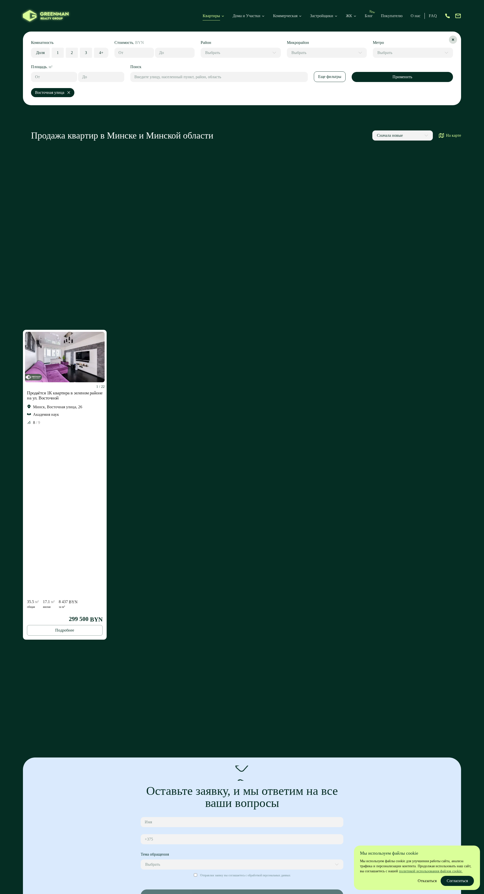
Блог (369, 16)
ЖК (349, 16)
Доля (40, 52)
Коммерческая (285, 16)
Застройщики (321, 16)
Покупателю (392, 16)
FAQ (433, 16)
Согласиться (457, 881)
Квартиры (211, 16)
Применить (402, 77)
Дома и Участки (246, 16)
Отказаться (427, 881)
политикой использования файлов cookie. (431, 871)
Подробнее (64, 630)
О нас (415, 16)
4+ (101, 52)
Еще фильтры (329, 76)
